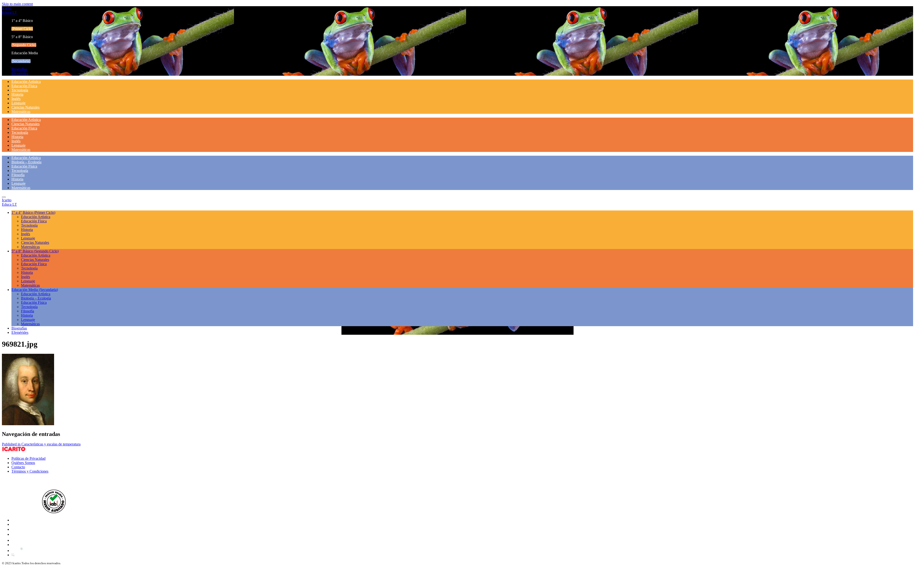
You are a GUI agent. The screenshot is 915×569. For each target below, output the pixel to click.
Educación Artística (26, 82)
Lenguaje (18, 103)
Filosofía (18, 175)
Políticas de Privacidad (28, 458)
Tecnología (19, 90)
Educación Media (34, 290)
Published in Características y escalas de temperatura (41, 444)
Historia (17, 94)
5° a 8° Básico (35, 251)
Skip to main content (17, 4)
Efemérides (19, 73)
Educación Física (24, 86)
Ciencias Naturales (25, 107)
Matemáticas (20, 112)
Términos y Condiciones (29, 471)
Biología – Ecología (26, 162)
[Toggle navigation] (4, 197)
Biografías (19, 69)
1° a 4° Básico (33, 212)
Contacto (18, 467)
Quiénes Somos (23, 463)
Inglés (15, 99)
